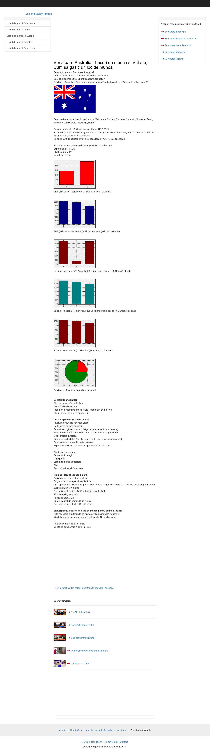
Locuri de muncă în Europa (20, 35)
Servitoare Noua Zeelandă (178, 45)
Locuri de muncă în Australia (21, 48)
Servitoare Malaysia (175, 52)
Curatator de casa (80, 663)
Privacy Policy (111, 741)
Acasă (62, 730)
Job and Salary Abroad (39, 13)
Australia (121, 730)
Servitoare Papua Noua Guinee (181, 38)
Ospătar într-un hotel (81, 612)
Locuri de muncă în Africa (19, 42)
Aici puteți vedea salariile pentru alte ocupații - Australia (85, 587)
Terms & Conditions (92, 741)
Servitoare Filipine (174, 58)
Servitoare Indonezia (175, 31)
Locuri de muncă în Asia (19, 29)
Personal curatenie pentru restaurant (89, 650)
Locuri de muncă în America (21, 23)
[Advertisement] (105, 37)
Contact (124, 741)
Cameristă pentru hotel (82, 625)
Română (74, 730)
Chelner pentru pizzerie (82, 637)
